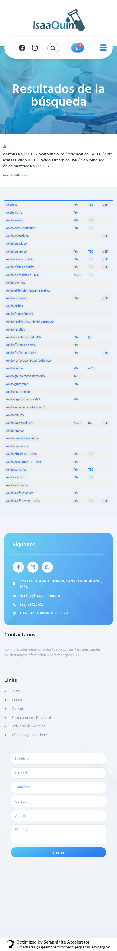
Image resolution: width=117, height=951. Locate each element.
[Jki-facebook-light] (18, 567)
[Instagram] (34, 47)
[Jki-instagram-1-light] (32, 567)
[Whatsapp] (47, 567)
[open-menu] (102, 47)
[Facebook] (21, 47)
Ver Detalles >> (15, 175)
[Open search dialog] (53, 48)
